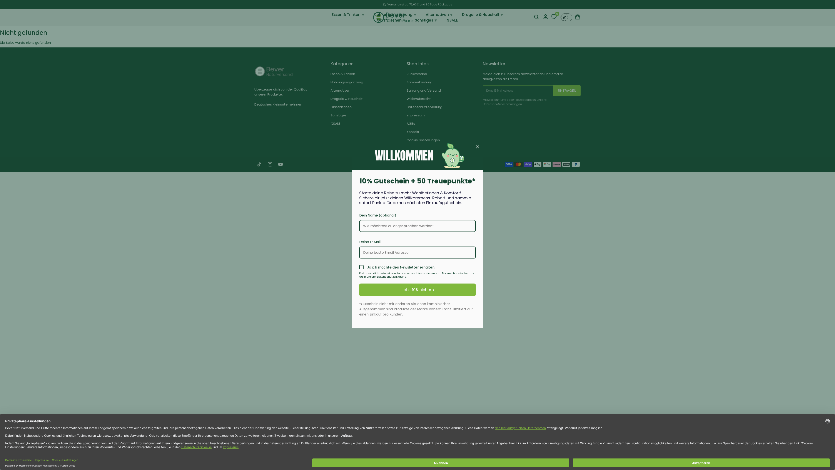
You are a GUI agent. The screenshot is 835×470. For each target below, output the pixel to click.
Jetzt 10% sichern (417, 289)
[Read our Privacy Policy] (473, 274)
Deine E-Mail (370, 241)
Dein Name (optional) (377, 215)
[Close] (477, 147)
